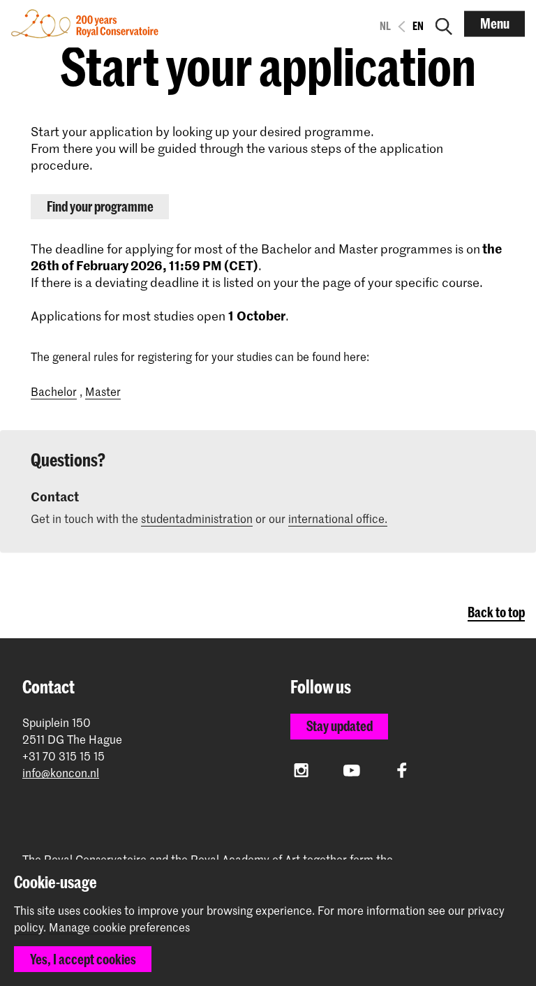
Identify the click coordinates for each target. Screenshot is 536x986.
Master (103, 391)
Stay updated (339, 726)
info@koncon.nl (60, 773)
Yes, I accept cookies (83, 959)
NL (385, 26)
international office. (337, 518)
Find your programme (100, 206)
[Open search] (444, 24)
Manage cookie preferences (119, 927)
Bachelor (54, 391)
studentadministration (197, 518)
